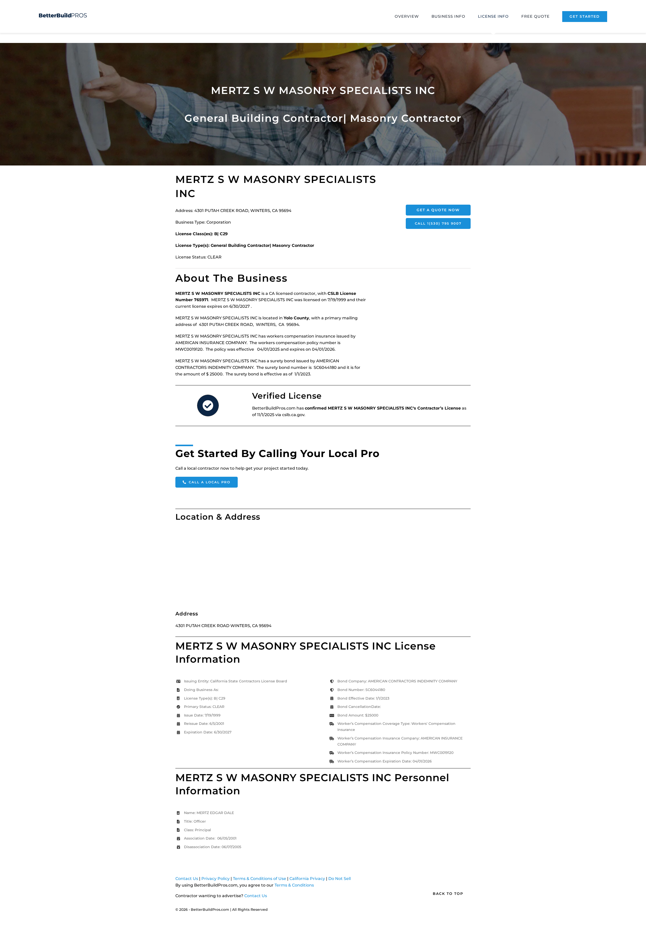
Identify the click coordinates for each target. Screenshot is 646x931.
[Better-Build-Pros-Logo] (63, 14)
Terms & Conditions (294, 885)
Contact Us (186, 878)
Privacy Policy (215, 878)
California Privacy (307, 878)
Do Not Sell (339, 878)
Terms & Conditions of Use (259, 878)
